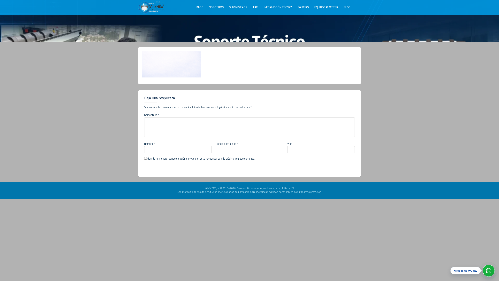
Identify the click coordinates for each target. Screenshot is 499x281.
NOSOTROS (216, 7)
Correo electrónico (227, 144)
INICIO (199, 7)
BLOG (347, 7)
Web (289, 144)
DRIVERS (303, 7)
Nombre (149, 144)
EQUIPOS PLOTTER (326, 7)
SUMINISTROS (238, 7)
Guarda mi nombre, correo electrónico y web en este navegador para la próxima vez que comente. (201, 158)
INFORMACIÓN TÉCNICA (278, 7)
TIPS (255, 7)
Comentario (151, 115)
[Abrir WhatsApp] (489, 271)
